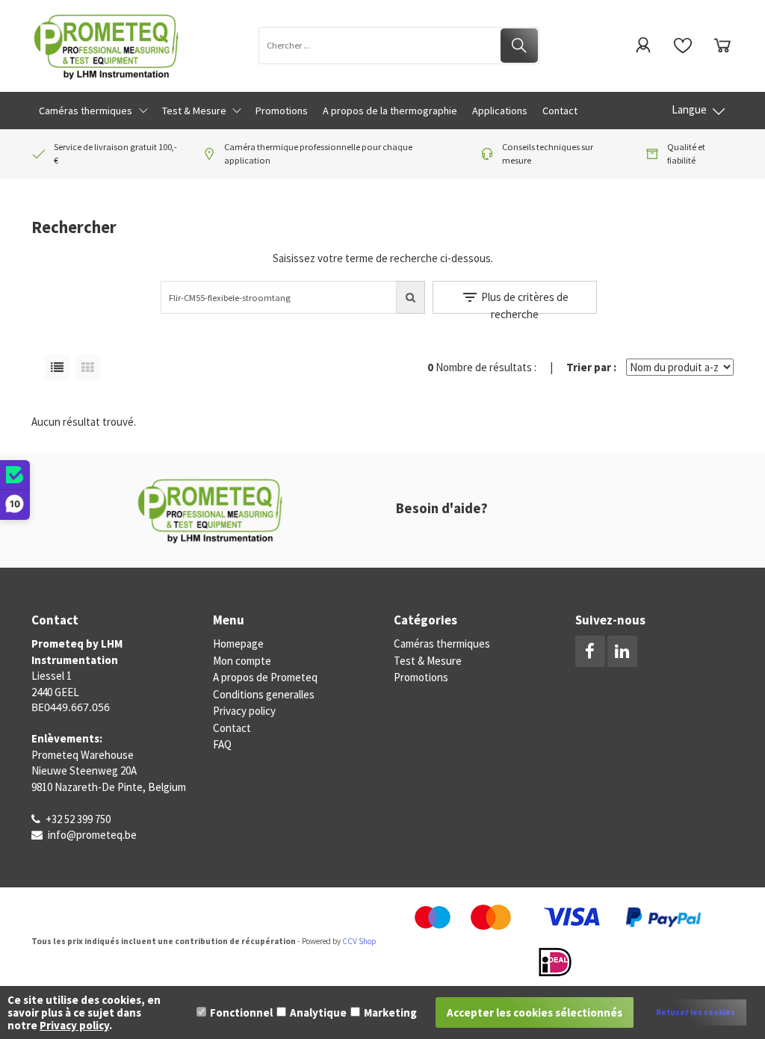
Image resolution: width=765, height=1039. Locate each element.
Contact (559, 110)
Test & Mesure (428, 661)
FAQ (222, 744)
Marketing (390, 1012)
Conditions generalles (264, 694)
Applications (499, 110)
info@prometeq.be (92, 835)
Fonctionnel (241, 1012)
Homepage (238, 643)
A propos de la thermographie (390, 110)
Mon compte (242, 661)
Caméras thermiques (442, 643)
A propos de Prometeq (265, 677)
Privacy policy (244, 711)
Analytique (318, 1012)
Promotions (421, 677)
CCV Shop (359, 941)
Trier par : (591, 367)
